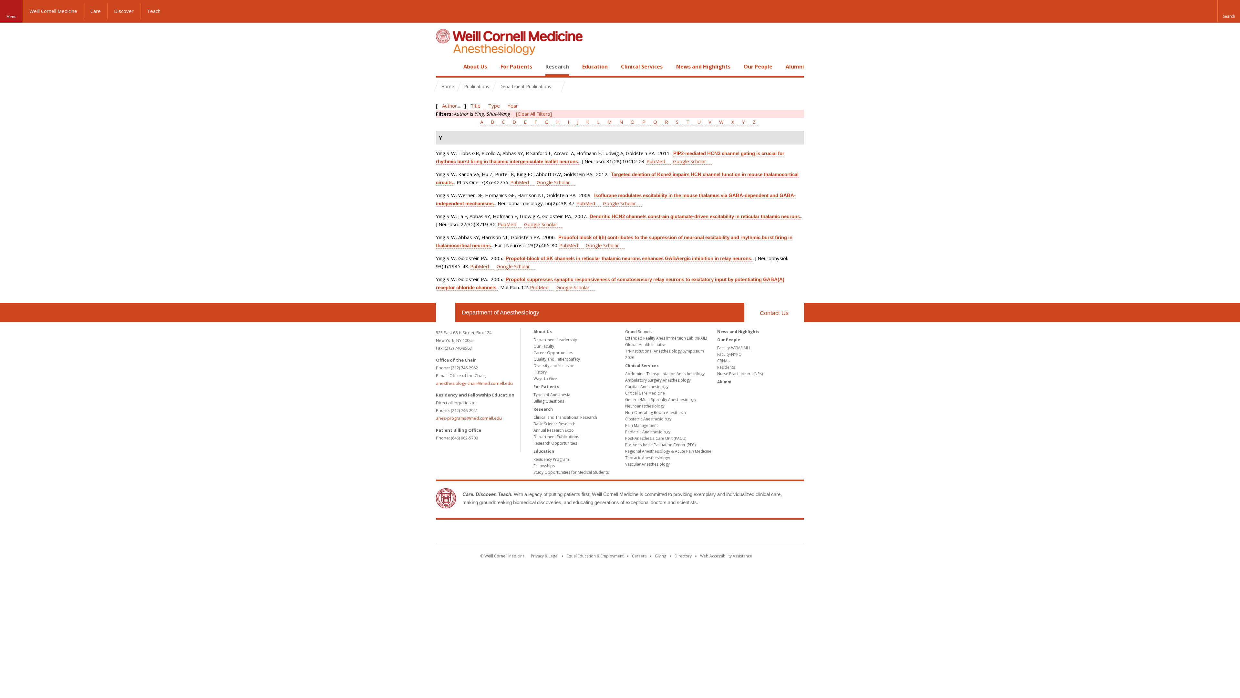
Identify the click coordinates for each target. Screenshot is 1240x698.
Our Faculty (543, 346)
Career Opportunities (553, 352)
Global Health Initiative (645, 344)
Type (494, 105)
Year (513, 105)
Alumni (795, 66)
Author (449, 105)
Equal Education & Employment (595, 556)
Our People (758, 66)
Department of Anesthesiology (500, 312)
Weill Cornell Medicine (53, 11)
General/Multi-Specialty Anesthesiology (660, 399)
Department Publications (556, 436)
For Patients (516, 66)
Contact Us (774, 313)
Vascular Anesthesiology (647, 464)
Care (95, 11)
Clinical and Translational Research (565, 417)
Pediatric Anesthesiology (647, 432)
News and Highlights (703, 66)
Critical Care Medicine (645, 393)
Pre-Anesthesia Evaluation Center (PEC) (660, 445)
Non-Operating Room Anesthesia (655, 412)
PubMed (655, 161)
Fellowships (544, 466)
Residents (726, 367)
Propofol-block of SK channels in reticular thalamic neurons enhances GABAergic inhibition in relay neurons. (629, 258)
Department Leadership (555, 340)
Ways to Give (545, 378)
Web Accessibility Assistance (726, 556)
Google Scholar (689, 161)
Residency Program (551, 459)
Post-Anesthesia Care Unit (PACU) (655, 438)
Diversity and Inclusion (553, 365)
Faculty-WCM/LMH (733, 348)
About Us (475, 66)
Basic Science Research (554, 424)
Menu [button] (11, 16)
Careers (639, 556)
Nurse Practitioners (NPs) (740, 373)
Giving (660, 556)
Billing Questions (548, 401)
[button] (1228, 11)
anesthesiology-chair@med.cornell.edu (474, 383)
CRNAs (723, 361)
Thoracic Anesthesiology (647, 457)
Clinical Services (642, 66)
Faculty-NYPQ (729, 354)
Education (595, 66)
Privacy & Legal (544, 556)
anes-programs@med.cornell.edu (469, 418)
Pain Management (641, 425)
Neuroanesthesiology (645, 406)
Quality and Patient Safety (556, 359)
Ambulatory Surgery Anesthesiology (658, 380)
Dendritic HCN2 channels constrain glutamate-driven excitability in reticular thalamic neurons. (695, 216)
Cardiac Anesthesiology (646, 386)
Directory (683, 556)
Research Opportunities (555, 443)
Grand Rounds (638, 331)
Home (443, 66)
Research (557, 66)
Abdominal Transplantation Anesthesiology (665, 373)
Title (475, 105)
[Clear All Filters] (534, 114)
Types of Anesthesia (551, 394)
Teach (153, 11)
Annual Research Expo (553, 430)
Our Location (445, 312)
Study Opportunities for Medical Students (571, 472)
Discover (124, 11)
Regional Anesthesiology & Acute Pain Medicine (668, 451)
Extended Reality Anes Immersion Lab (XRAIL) (666, 338)
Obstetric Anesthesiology (648, 419)
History (540, 372)
